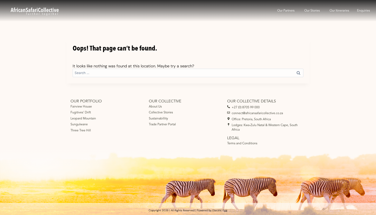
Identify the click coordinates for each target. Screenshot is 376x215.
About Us (155, 106)
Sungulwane (79, 124)
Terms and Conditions (242, 143)
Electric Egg (219, 210)
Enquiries (363, 10)
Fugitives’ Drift (80, 112)
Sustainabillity (158, 118)
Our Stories (312, 10)
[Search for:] (188, 72)
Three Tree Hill (80, 130)
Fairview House (81, 106)
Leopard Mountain (83, 118)
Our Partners (286, 10)
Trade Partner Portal (162, 124)
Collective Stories (161, 112)
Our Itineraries (339, 10)
